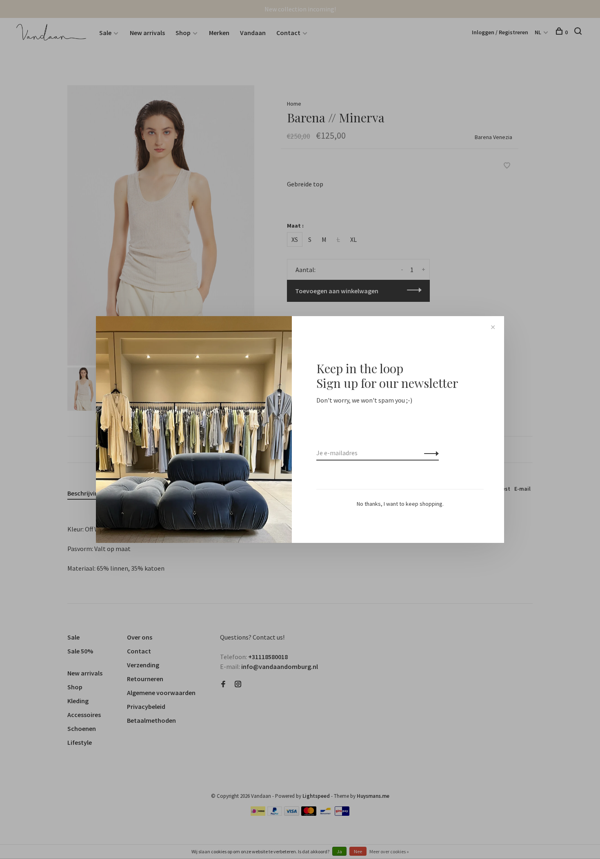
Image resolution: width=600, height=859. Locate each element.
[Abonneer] (429, 453)
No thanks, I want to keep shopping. (400, 503)
